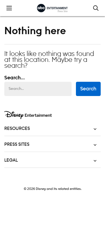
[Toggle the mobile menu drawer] (9, 8)
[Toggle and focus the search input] (96, 8)
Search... (14, 78)
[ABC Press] (52, 8)
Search (88, 89)
